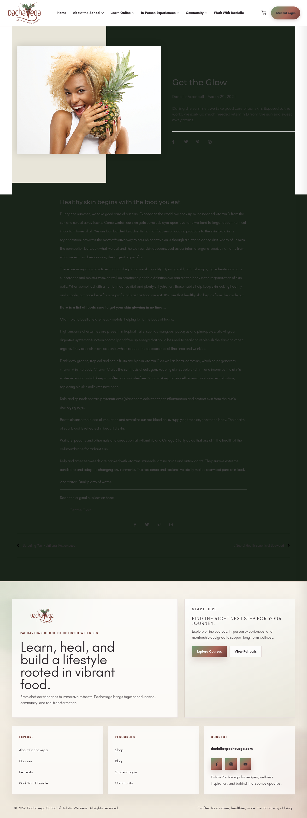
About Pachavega (33, 750)
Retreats (26, 772)
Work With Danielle (33, 783)
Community (124, 783)
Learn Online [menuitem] (121, 13)
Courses (25, 761)
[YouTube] (245, 764)
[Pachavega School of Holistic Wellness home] (42, 615)
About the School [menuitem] (86, 13)
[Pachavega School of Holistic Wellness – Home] (24, 13)
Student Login (285, 13)
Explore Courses (209, 651)
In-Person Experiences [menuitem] (158, 13)
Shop (119, 750)
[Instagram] (231, 764)
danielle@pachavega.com (232, 748)
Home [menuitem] (61, 13)
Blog (118, 761)
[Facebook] (216, 764)
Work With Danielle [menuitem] (229, 13)
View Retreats (246, 651)
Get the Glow (80, 510)
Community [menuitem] (195, 13)
